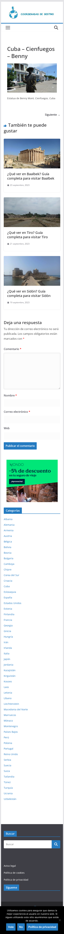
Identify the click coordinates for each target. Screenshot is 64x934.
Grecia (7, 631)
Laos (6, 687)
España (8, 597)
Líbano (7, 698)
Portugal (8, 748)
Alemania (9, 524)
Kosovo (8, 681)
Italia (6, 653)
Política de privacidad (16, 879)
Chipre (7, 569)
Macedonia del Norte (16, 709)
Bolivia (7, 547)
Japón (7, 659)
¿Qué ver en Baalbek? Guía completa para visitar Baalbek (30, 176)
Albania (8, 519)
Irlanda (8, 647)
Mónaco (8, 720)
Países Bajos (11, 731)
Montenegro (11, 726)
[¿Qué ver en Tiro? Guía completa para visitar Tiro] (32, 200)
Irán (6, 642)
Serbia (7, 759)
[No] (59, 920)
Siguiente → (52, 114)
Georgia (8, 625)
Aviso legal (10, 865)
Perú (6, 737)
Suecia (7, 765)
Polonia (8, 743)
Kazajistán (10, 670)
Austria (8, 536)
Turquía (8, 787)
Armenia (8, 530)
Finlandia (9, 614)
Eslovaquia (10, 592)
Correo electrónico (17, 412)
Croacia (8, 580)
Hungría (8, 636)
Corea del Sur (11, 575)
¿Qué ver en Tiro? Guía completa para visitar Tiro (27, 234)
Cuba (7, 586)
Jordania (8, 664)
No (21, 927)
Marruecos (10, 715)
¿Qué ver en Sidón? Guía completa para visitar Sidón (29, 293)
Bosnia (7, 552)
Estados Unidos (12, 603)
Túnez (7, 782)
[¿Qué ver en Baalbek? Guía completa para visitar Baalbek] (32, 141)
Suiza (7, 771)
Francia (8, 619)
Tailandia (9, 776)
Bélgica (8, 541)
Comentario (12, 349)
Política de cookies (14, 872)
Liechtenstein (11, 703)
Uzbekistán (10, 799)
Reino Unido (11, 754)
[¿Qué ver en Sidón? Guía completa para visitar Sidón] (32, 258)
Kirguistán (10, 675)
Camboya (9, 564)
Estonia (8, 608)
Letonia (8, 692)
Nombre (10, 395)
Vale (11, 927)
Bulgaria (8, 558)
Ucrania (8, 793)
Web (7, 428)
